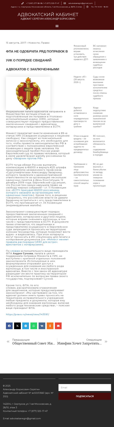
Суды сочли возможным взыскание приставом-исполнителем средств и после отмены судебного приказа (100, 88)
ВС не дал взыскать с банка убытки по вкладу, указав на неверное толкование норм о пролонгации (99, 175)
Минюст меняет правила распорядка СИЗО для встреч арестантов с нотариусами (37, 242)
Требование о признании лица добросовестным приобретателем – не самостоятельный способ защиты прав (82, 175)
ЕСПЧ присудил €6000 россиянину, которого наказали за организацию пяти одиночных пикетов (33, 193)
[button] (57, 25)
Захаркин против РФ (28, 158)
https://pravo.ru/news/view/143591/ (27, 314)
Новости (34, 42)
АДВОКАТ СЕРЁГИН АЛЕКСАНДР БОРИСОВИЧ (48, 19)
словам (15, 250)
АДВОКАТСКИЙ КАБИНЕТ (48, 14)
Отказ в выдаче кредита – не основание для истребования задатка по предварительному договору (83, 144)
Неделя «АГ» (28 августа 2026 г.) (80, 79)
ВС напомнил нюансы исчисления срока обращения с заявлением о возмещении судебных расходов (100, 57)
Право (45, 42)
